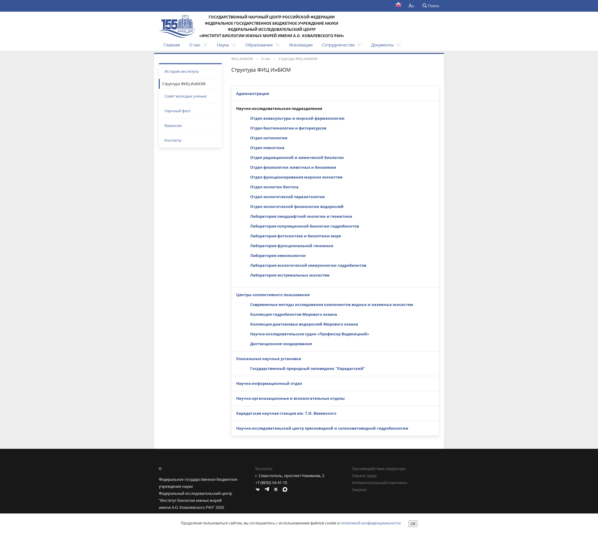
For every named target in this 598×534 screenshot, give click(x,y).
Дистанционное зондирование (281, 343)
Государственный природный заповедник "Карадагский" (307, 368)
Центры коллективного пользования (273, 294)
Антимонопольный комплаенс (380, 482)
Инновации (301, 45)
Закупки (359, 489)
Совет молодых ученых (185, 96)
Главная (172, 45)
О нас (195, 45)
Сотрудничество (338, 45)
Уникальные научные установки (268, 358)
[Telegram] (267, 489)
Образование (259, 45)
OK (413, 523)
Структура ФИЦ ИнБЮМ (183, 83)
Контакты (173, 140)
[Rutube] (277, 489)
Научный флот (177, 110)
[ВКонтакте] (258, 489)
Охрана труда (364, 475)
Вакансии (173, 125)
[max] (286, 489)
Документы (382, 45)
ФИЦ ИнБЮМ (242, 58)
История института (181, 71)
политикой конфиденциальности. (371, 523)
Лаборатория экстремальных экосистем (290, 275)
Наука (223, 45)
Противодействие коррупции (379, 468)
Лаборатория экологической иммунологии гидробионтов (308, 265)
